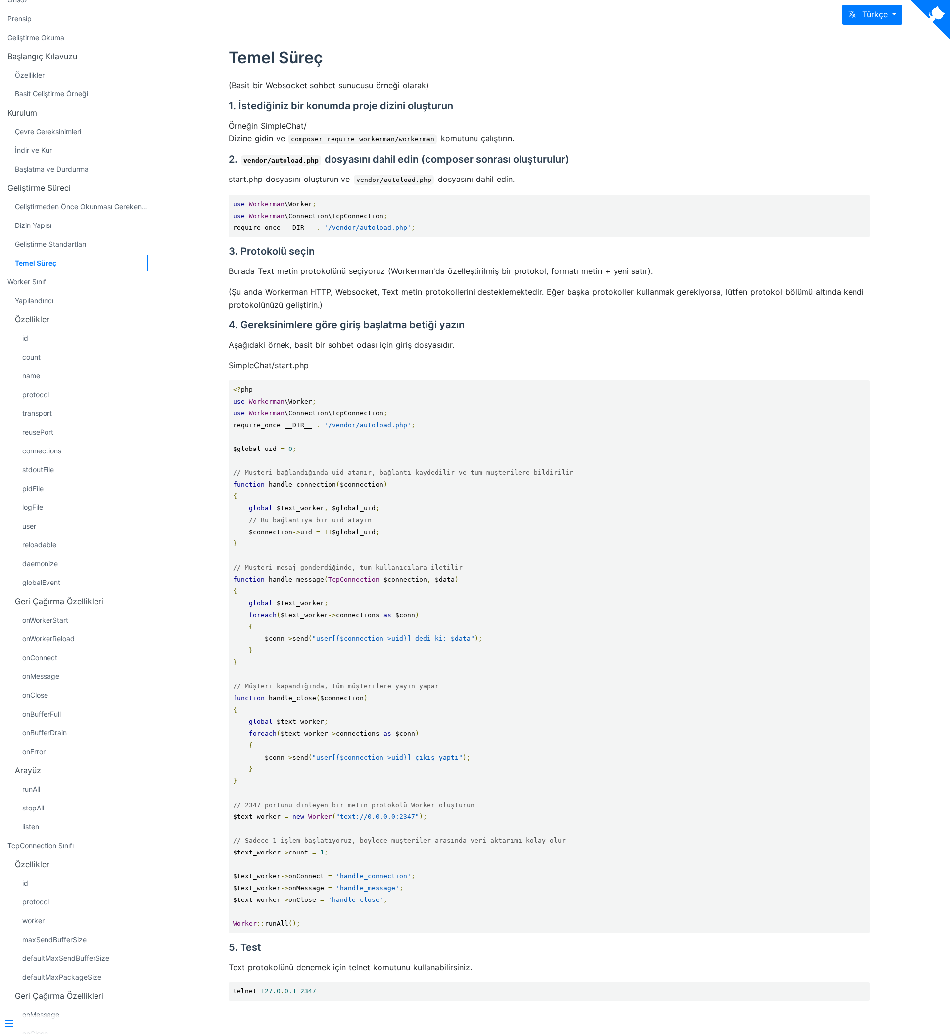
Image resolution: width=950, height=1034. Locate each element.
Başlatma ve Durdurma (52, 169)
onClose (35, 695)
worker (33, 920)
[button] (872, 15)
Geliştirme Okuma (35, 37)
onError (34, 751)
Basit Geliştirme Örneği (51, 94)
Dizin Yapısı (33, 225)
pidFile (33, 488)
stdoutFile (38, 469)
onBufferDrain (44, 732)
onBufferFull (41, 714)
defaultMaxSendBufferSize (65, 958)
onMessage (40, 676)
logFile (32, 507)
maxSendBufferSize (54, 939)
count (31, 357)
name (31, 375)
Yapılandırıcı (34, 300)
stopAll (33, 808)
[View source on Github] (930, 20)
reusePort (37, 432)
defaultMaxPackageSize (61, 977)
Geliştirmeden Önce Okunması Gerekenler (81, 206)
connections (41, 451)
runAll (31, 789)
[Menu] (70, 1024)
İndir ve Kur (33, 150)
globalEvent (41, 582)
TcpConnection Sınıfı (40, 845)
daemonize (40, 563)
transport (37, 413)
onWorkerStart (45, 620)
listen (30, 826)
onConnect (39, 657)
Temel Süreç (35, 263)
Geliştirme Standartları (50, 244)
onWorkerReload (48, 638)
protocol (35, 394)
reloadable (39, 544)
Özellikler (30, 75)
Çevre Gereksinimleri (48, 131)
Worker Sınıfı (27, 281)
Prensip (19, 18)
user (29, 526)
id (25, 338)
